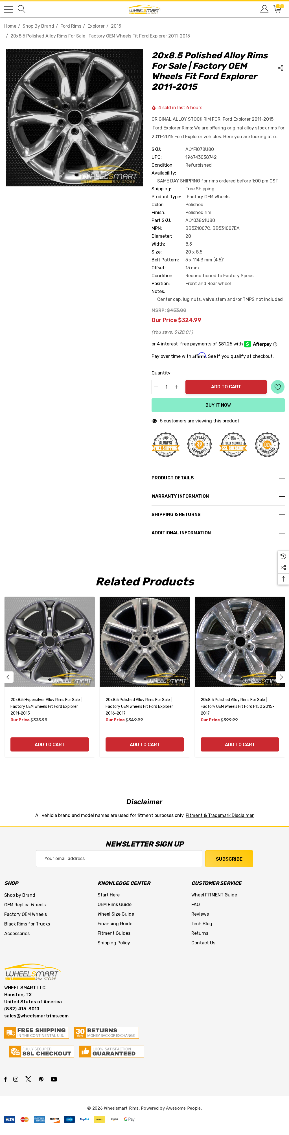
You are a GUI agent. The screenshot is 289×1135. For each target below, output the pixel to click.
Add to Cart (226, 386)
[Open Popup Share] (280, 68)
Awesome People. (184, 1108)
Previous (8, 677)
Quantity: (162, 373)
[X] (29, 1079)
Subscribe (229, 859)
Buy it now (218, 405)
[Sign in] (264, 9)
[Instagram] (16, 1079)
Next (281, 677)
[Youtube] (55, 1079)
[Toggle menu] (8, 9)
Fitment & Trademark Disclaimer (220, 815)
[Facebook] (5, 1079)
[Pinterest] (42, 1079)
